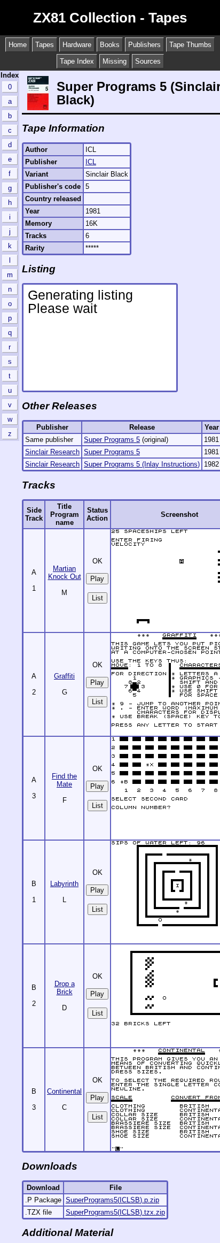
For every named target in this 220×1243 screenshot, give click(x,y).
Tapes (44, 45)
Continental (64, 1091)
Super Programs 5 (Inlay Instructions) (142, 464)
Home (18, 45)
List (97, 598)
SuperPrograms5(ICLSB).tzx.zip (115, 1212)
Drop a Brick (64, 988)
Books (110, 45)
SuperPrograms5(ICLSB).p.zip (112, 1200)
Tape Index (77, 61)
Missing (115, 61)
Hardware (76, 45)
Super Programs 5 (112, 440)
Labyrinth (64, 884)
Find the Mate (64, 780)
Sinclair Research (52, 452)
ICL (90, 162)
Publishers (144, 45)
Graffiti (64, 676)
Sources (148, 61)
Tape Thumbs (190, 45)
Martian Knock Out (64, 573)
